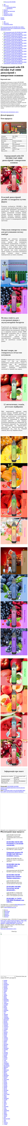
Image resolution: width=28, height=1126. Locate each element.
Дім (4, 4)
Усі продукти (18, 923)
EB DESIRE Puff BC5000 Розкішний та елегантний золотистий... (15, 843)
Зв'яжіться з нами (8, 14)
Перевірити (9, 8)
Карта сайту (4, 920)
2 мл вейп (3, 922)
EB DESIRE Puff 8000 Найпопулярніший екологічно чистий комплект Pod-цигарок (13, 788)
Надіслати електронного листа (8, 928)
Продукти (6, 5)
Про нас (6, 12)
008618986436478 (19, 904)
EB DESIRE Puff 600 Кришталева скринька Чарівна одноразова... (14, 876)
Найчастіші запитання (9, 11)
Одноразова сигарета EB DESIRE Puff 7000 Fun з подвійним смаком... (15, 854)
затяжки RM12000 (10, 923)
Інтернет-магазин (8, 15)
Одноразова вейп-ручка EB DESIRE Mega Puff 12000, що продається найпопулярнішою (13, 791)
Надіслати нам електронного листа (9, 112)
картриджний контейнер (13, 920)
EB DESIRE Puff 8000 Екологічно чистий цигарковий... (14, 888)
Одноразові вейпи (11, 7)
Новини (6, 9)
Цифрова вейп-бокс (11, 922)
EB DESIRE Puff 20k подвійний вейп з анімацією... (13, 865)
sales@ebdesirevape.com (10, 907)
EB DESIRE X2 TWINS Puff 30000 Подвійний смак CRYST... (15, 900)
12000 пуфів (23, 920)
